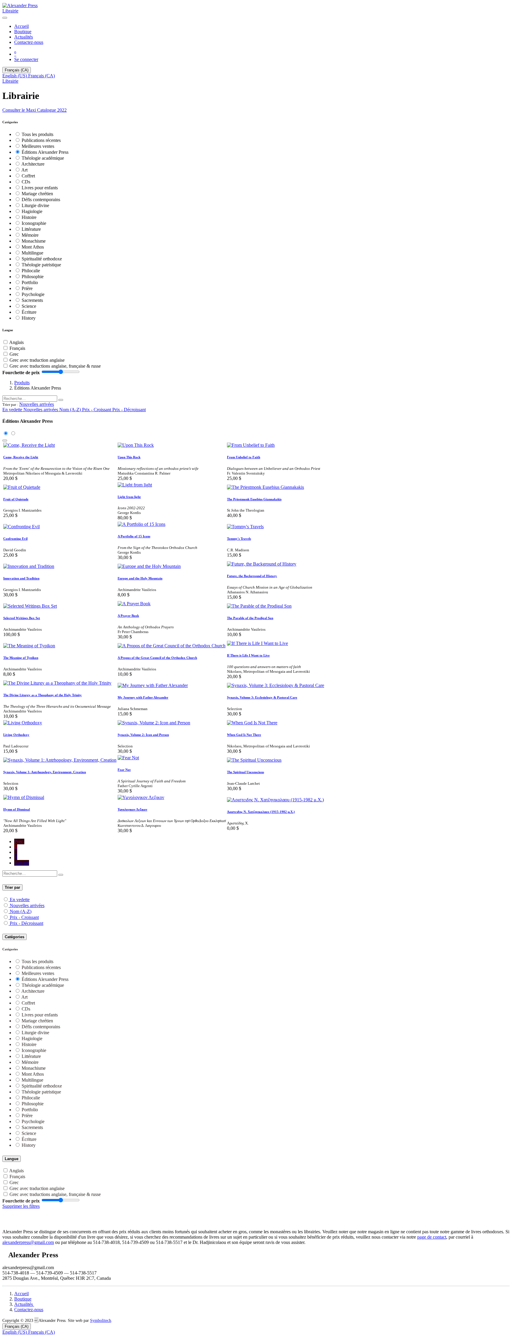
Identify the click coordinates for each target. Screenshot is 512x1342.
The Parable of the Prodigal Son (250, 618)
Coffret (28, 175)
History (29, 318)
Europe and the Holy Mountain (140, 578)
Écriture (29, 312)
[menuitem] (21, 26)
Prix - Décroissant (26, 923)
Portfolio (30, 282)
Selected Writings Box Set (21, 618)
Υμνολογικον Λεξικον (132, 809)
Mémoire (30, 235)
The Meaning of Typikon (20, 657)
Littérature (31, 229)
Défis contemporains (41, 199)
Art (24, 169)
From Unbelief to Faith (243, 457)
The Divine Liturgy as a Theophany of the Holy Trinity (42, 695)
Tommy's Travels (239, 538)
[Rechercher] (60, 400)
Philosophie (33, 276)
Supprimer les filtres (21, 1206)
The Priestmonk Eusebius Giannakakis (254, 499)
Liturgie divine (35, 205)
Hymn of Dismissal (16, 809)
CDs (26, 181)
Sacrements (32, 300)
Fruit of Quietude (15, 499)
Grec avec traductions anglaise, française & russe (55, 366)
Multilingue (32, 252)
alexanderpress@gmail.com (28, 1242)
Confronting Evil (15, 538)
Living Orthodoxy (16, 734)
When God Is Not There (244, 734)
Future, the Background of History (252, 576)
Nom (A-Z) (20, 911)
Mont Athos (33, 246)
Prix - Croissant (24, 917)
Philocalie (31, 270)
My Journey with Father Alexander (143, 697)
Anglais (16, 342)
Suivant (22, 862)
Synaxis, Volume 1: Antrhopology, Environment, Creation (44, 772)
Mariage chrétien (37, 193)
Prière (27, 288)
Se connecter (26, 59)
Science (29, 306)
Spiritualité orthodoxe (42, 258)
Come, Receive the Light (20, 457)
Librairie (10, 10)
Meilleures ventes (38, 146)
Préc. (19, 841)
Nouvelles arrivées (27, 905)
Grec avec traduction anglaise (37, 360)
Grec (14, 354)
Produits (22, 382)
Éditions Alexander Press (45, 152)
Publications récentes (41, 140)
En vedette (20, 899)
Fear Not (124, 769)
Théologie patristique (41, 264)
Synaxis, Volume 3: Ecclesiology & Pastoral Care (262, 697)
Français (17, 348)
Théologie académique (43, 158)
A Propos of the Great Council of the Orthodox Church (157, 657)
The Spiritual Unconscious (245, 772)
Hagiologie (32, 211)
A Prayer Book (128, 615)
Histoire (29, 217)
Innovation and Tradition (21, 578)
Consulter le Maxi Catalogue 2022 (34, 110)
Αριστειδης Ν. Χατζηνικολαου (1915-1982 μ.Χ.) (261, 811)
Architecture (32, 163)
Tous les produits (37, 134)
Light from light (129, 497)
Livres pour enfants (40, 187)
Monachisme (34, 241)
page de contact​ (431, 1236)
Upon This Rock (129, 457)
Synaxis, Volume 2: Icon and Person (143, 734)
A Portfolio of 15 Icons (134, 536)
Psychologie (33, 294)
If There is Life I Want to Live (248, 655)
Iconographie (34, 223)
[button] (36, 404)
